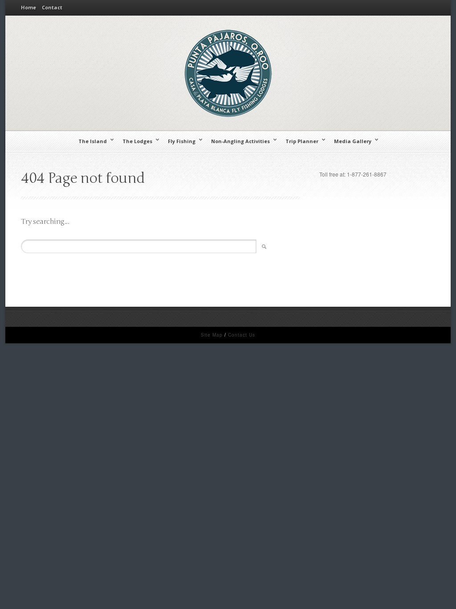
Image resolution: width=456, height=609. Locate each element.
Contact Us (241, 335)
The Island (90, 140)
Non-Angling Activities (238, 140)
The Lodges (135, 140)
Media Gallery (350, 140)
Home (28, 7)
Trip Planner (299, 140)
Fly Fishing (179, 140)
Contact (52, 7)
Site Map (212, 335)
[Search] (262, 247)
